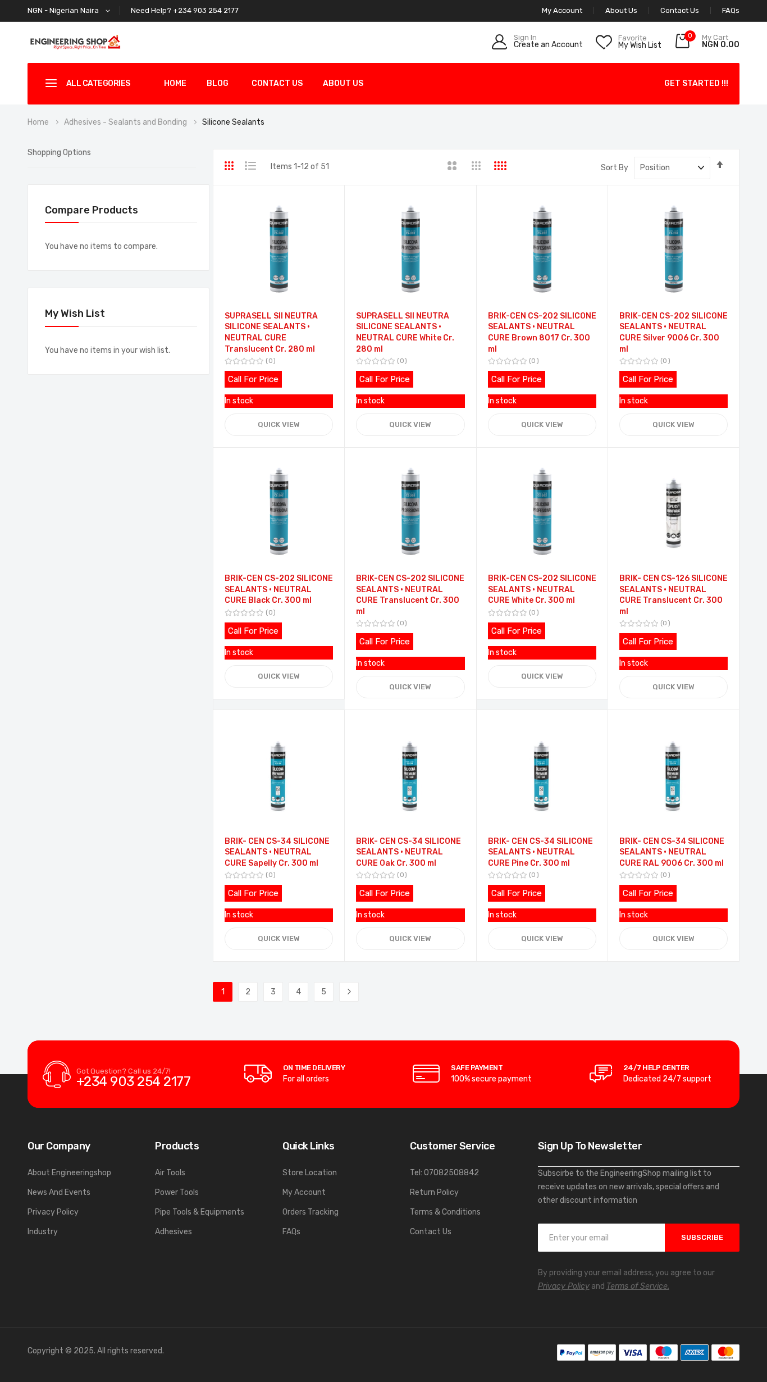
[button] (71, 11)
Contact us (277, 83)
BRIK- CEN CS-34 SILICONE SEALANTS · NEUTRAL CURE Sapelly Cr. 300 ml (277, 852)
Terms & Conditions (445, 1212)
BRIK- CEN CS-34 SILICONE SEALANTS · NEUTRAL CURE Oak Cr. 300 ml (408, 852)
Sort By (614, 167)
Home (175, 83)
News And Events (59, 1192)
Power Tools (177, 1192)
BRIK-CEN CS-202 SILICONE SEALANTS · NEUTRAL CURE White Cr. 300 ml (542, 589)
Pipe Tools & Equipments (199, 1212)
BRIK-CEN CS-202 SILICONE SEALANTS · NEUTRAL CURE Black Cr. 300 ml (279, 589)
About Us (621, 10)
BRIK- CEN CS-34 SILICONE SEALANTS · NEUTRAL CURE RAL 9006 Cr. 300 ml (671, 852)
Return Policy (434, 1192)
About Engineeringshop (69, 1173)
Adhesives (173, 1231)
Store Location (309, 1173)
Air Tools (170, 1173)
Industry (43, 1231)
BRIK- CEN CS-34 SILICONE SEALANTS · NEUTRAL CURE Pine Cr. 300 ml (540, 852)
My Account (304, 1192)
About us (343, 83)
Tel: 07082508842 (444, 1173)
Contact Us (679, 10)
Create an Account (548, 45)
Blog (218, 83)
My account (562, 10)
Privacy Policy (53, 1212)
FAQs (730, 10)
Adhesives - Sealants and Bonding (126, 122)
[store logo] (75, 42)
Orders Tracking (310, 1212)
